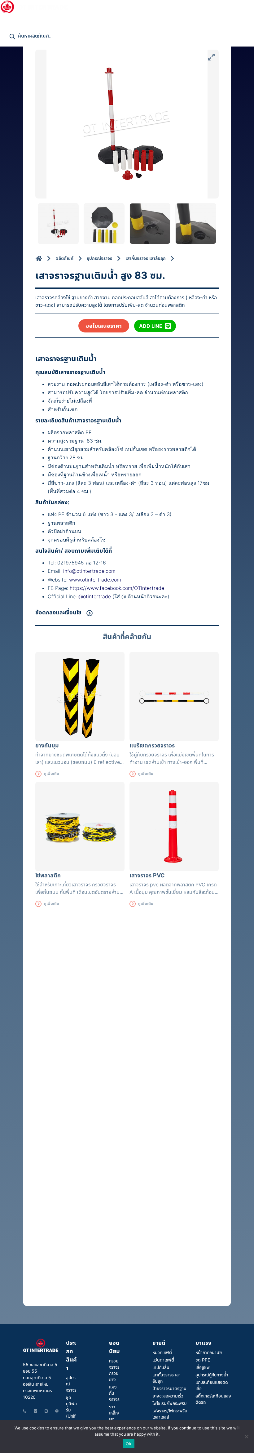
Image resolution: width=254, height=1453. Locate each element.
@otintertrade (95, 596)
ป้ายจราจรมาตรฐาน (169, 1388)
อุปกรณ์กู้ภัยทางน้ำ (211, 1375)
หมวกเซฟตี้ (162, 1352)
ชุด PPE (202, 1360)
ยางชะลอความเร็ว (167, 1396)
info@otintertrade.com (89, 571)
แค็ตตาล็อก (195, 6)
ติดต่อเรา (12, 18)
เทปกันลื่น (160, 1367)
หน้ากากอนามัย (208, 1352)
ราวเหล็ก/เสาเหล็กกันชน (114, 1419)
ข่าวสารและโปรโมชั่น (107, 6)
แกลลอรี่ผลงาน (155, 6)
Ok (128, 1443)
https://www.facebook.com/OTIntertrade (117, 588)
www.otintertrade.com (95, 580)
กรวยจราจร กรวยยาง (114, 1370)
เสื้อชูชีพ (202, 1367)
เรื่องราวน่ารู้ (225, 6)
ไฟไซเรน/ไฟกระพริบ (169, 1403)
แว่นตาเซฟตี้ (163, 1360)
